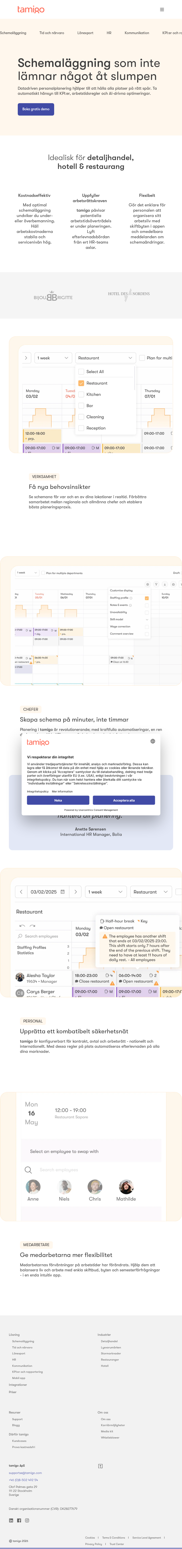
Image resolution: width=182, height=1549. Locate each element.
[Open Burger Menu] (162, 9)
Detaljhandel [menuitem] (109, 1341)
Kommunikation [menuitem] (22, 1365)
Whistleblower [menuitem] (110, 1437)
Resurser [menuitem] (14, 1412)
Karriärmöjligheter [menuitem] (113, 1425)
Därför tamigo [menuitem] (19, 1434)
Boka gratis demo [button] (35, 109)
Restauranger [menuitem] (110, 1359)
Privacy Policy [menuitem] (93, 1544)
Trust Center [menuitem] (117, 1544)
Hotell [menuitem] (105, 1365)
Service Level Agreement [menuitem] (147, 1537)
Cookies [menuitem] (90, 1537)
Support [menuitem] (17, 1419)
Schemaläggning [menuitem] (23, 1341)
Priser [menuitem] (12, 1392)
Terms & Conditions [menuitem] (113, 1537)
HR (109, 33)
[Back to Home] (31, 10)
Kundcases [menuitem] (19, 1441)
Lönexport (85, 33)
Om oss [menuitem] (103, 1412)
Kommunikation (137, 33)
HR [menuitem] (14, 1359)
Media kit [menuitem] (107, 1431)
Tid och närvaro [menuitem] (22, 1347)
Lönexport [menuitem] (18, 1353)
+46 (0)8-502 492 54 (23, 1480)
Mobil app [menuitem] (18, 1378)
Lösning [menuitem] (14, 1334)
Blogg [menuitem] (16, 1425)
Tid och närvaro (52, 33)
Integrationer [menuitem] (18, 1384)
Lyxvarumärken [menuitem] (111, 1347)
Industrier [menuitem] (104, 1334)
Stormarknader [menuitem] (111, 1353)
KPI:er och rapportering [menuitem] (27, 1371)
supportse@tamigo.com (25, 1473)
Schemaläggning (13, 33)
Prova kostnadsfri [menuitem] (23, 1447)
